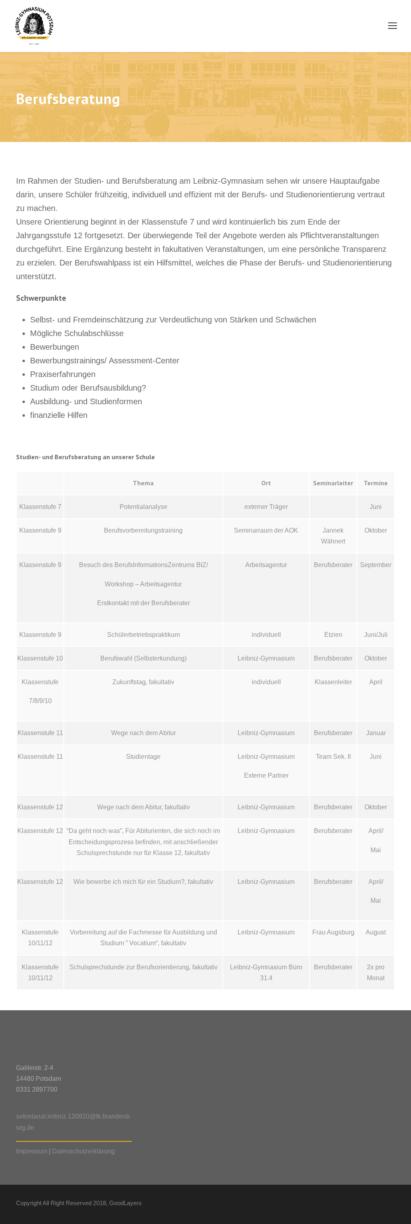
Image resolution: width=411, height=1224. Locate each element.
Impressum (31, 1151)
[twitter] (378, 1204)
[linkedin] (350, 1204)
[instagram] (392, 1204)
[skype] (364, 1204)
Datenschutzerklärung (83, 1151)
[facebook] (336, 1204)
